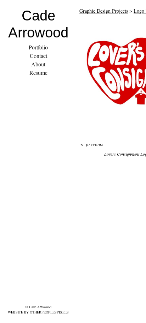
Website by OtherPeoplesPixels (38, 312)
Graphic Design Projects (103, 10)
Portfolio (38, 47)
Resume (38, 72)
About (38, 64)
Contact (38, 55)
